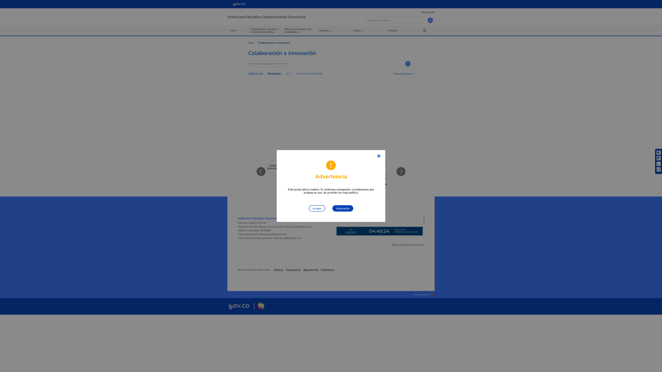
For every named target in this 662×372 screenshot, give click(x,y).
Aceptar (317, 208)
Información (342, 208)
